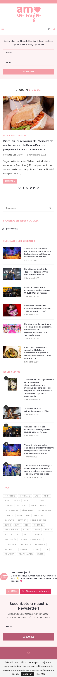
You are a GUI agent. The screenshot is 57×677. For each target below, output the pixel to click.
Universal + (26, 544)
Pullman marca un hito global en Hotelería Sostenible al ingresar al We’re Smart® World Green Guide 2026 (37, 353)
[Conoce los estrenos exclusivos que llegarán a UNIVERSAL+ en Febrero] (12, 292)
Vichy (45, 549)
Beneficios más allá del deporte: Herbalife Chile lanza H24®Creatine (36, 272)
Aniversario (25, 496)
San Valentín (10, 539)
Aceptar (27, 673)
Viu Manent (9, 554)
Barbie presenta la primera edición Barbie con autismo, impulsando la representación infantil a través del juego (38, 329)
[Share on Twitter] (27, 187)
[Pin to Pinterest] (31, 187)
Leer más (9, 181)
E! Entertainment (45, 510)
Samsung (39, 535)
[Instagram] (49, 29)
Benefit (46, 496)
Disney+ (43, 506)
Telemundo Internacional (31, 539)
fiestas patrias (23, 515)
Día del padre (27, 510)
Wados (40, 554)
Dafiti (33, 506)
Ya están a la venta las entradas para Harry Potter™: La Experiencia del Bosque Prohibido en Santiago (39, 252)
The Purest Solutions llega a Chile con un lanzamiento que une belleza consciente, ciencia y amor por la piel (38, 469)
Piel (18, 535)
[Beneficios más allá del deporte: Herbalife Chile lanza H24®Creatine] (12, 274)
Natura (37, 530)
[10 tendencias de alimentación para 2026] (12, 413)
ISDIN (27, 525)
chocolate (40, 501)
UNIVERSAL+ (40, 544)
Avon (37, 496)
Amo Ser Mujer (14, 154)
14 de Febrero (10, 496)
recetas (27, 535)
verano (36, 549)
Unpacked (24, 549)
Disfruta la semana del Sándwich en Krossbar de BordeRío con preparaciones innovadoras (28, 145)
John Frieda (38, 525)
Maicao (26, 530)
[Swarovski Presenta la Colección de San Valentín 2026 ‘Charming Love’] (12, 310)
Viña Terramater (26, 554)
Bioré (7, 501)
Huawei (8, 525)
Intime (17, 525)
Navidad (48, 530)
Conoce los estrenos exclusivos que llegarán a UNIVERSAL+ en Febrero (37, 290)
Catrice (17, 501)
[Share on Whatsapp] (38, 187)
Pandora (8, 535)
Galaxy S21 (39, 515)
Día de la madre (11, 510)
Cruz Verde (22, 506)
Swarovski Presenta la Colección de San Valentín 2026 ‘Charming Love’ (37, 308)
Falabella (9, 515)
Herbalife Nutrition (38, 520)
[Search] (53, 29)
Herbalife (22, 520)
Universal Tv (10, 549)
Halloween (9, 520)
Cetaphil (27, 501)
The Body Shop (10, 544)
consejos (9, 506)
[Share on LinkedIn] (34, 187)
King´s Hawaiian (12, 530)
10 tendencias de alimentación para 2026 (36, 410)
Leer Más (40, 674)
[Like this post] (20, 187)
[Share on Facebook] (23, 187)
